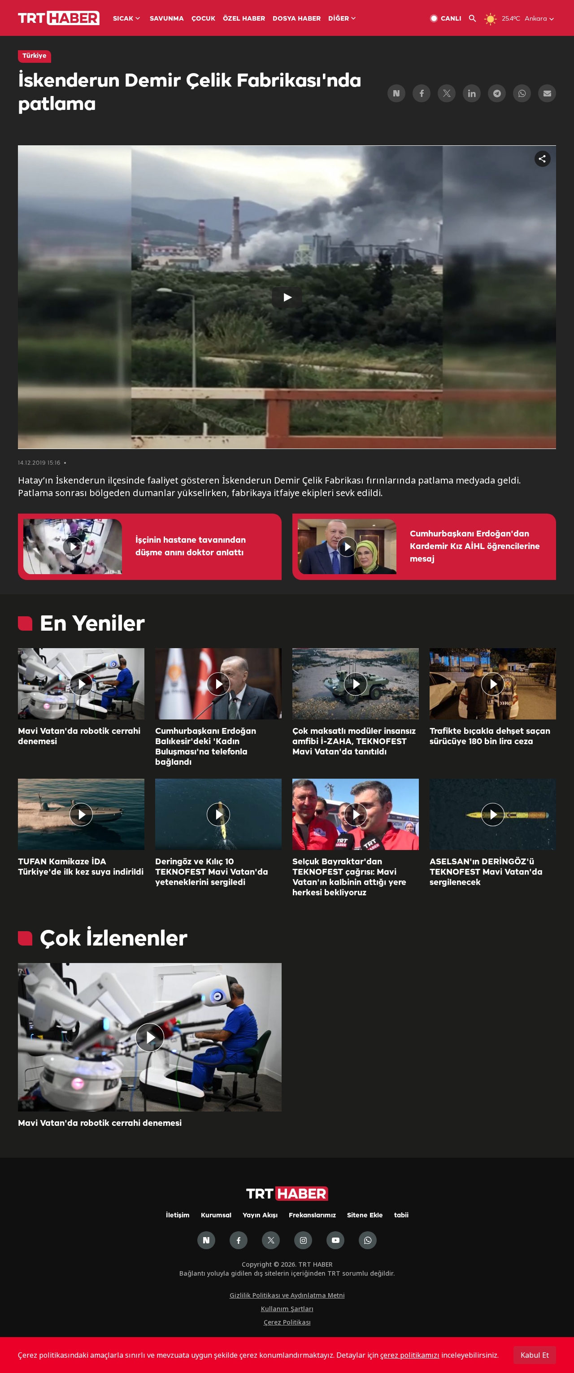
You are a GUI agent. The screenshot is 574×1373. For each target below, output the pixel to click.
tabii (401, 1215)
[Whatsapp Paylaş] (522, 93)
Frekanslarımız (312, 1215)
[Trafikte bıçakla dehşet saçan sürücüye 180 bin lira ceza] (493, 683)
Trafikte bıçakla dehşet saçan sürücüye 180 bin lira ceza (490, 736)
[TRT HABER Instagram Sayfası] (303, 1240)
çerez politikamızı (409, 1355)
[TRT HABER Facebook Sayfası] (239, 1240)
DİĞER (338, 19)
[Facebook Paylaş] (421, 93)
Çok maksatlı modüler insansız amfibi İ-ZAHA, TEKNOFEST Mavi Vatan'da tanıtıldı (354, 742)
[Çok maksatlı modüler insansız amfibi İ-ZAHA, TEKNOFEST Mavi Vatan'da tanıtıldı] (355, 683)
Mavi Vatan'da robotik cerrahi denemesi (79, 736)
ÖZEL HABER (244, 19)
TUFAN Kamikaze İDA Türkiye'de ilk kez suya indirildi (81, 867)
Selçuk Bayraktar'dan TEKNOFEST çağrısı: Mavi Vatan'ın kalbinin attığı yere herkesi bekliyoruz (349, 878)
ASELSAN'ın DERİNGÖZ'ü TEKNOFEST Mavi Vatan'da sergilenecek (486, 872)
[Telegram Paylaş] (497, 93)
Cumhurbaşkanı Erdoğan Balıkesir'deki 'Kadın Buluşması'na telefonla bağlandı (205, 747)
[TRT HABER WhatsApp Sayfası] (368, 1240)
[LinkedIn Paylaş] (472, 93)
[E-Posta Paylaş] (547, 93)
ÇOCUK (203, 19)
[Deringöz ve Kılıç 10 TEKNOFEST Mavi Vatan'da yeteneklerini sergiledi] (218, 814)
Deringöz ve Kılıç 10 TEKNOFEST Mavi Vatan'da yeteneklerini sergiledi (211, 872)
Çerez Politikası (287, 1322)
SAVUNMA (167, 19)
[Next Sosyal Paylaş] (396, 93)
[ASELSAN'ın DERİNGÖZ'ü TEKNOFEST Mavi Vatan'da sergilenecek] (493, 814)
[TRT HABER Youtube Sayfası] (335, 1240)
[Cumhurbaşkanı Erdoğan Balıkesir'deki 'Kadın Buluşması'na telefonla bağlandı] (218, 683)
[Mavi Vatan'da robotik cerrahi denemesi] (81, 683)
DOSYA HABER (297, 19)
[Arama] (476, 19)
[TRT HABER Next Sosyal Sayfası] (206, 1240)
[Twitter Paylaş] (447, 93)
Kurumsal (216, 1215)
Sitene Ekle (365, 1215)
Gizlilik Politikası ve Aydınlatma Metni (287, 1295)
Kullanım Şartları (287, 1308)
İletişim (178, 1215)
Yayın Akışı (260, 1215)
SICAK (123, 19)
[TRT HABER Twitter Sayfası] (271, 1240)
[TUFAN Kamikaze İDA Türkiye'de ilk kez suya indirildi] (81, 814)
